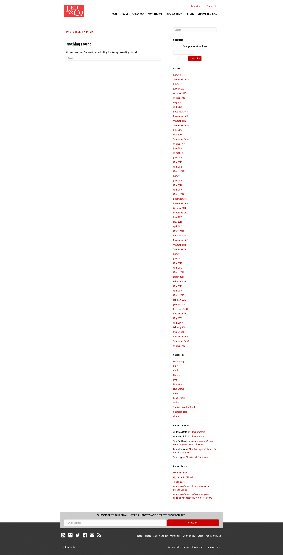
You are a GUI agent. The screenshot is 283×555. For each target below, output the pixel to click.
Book (175, 370)
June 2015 (177, 157)
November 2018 (180, 116)
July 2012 (177, 253)
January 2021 (179, 88)
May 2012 (177, 263)
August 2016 (179, 143)
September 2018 (181, 125)
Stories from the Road (184, 407)
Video (176, 416)
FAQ (175, 379)
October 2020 (179, 93)
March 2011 (178, 276)
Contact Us (212, 6)
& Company (178, 361)
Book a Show (174, 13)
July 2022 (177, 84)
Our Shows (155, 13)
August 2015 (179, 152)
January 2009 (179, 332)
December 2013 (180, 198)
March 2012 (178, 272)
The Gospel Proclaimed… (198, 457)
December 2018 (180, 111)
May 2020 (177, 102)
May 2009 (177, 318)
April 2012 (177, 267)
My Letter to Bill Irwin (183, 477)
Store (190, 13)
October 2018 (179, 120)
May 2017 (177, 134)
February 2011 (179, 281)
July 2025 (177, 74)
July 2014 (177, 175)
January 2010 (179, 304)
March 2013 (178, 231)
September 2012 (180, 249)
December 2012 (180, 235)
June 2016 (177, 148)
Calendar (138, 13)
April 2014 (177, 189)
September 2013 (180, 212)
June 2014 (177, 180)
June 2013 (177, 217)
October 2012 (179, 244)
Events (176, 375)
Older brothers (198, 432)
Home (139, 535)
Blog (175, 366)
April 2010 (177, 290)
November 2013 (180, 203)
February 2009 (179, 327)
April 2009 (178, 322)
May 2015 (177, 162)
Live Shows (178, 388)
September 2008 (181, 341)
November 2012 (180, 240)
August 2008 (179, 345)
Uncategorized (180, 411)
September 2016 (181, 139)
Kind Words (196, 6)
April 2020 (177, 107)
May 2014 (177, 185)
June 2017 (177, 130)
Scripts (176, 402)
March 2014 (178, 194)
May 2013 (177, 221)
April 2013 (177, 226)
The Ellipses (179, 482)
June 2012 (177, 258)
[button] (193, 522)
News (175, 393)
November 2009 (180, 313)
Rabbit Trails (120, 13)
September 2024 (181, 79)
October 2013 (179, 208)
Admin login (69, 547)
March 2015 (178, 171)
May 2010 (177, 286)
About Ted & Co (208, 13)
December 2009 (180, 309)
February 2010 (179, 299)
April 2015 (177, 166)
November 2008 (180, 336)
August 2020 (179, 97)
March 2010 (178, 295)
